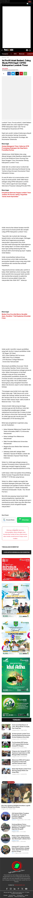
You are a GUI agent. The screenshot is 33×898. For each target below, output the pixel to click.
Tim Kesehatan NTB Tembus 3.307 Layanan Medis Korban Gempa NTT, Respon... (20, 744)
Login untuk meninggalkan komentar (16, 552)
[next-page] (6, 777)
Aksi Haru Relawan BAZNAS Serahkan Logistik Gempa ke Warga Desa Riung (15, 806)
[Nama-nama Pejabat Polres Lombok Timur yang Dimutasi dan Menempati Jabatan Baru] (5, 838)
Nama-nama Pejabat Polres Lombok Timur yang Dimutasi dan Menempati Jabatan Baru (21, 837)
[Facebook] (9, 73)
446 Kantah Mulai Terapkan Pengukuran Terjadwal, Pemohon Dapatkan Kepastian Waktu (20, 816)
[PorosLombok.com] (9, 50)
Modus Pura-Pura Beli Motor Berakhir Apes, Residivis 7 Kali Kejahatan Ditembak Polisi (16, 316)
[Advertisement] (16, 27)
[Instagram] (10, 889)
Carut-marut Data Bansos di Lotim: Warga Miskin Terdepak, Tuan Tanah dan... (21, 726)
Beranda (4, 57)
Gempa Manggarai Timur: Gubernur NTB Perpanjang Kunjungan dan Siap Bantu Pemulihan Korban (15, 148)
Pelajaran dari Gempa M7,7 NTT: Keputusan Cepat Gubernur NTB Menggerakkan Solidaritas (21, 753)
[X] (17, 73)
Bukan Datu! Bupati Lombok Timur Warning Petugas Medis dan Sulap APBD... (21, 770)
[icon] (26, 50)
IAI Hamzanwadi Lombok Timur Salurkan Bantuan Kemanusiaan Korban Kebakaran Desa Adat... (21, 735)
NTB (8, 57)
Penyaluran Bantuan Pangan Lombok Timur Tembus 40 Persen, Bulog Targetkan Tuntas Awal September (16, 194)
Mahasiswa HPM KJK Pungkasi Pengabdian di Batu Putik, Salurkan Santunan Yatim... (21, 761)
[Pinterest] (21, 73)
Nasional (14, 819)
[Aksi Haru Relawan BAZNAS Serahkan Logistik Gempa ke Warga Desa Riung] (16, 793)
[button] (29, 50)
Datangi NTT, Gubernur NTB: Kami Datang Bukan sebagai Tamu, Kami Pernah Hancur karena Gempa (20, 849)
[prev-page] (3, 777)
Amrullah (5, 68)
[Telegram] (13, 73)
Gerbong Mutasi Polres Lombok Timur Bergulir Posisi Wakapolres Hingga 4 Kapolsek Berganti (21, 827)
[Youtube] (26, 889)
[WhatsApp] (25, 73)
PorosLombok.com (19, 885)
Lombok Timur (15, 830)
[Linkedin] (14, 889)
